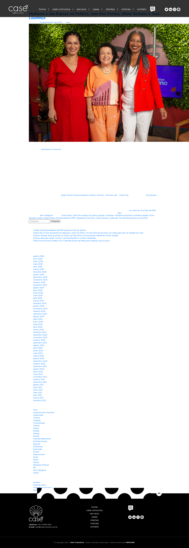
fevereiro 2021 (39, 400)
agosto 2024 (38, 316)
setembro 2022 (40, 366)
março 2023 (38, 356)
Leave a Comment (140, 218)
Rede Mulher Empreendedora (57, 218)
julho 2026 (37, 259)
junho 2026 (38, 261)
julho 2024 (38, 319)
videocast (114, 218)
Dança (36, 428)
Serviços (81, 9)
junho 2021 (38, 390)
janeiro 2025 (38, 306)
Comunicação (39, 423)
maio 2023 (37, 353)
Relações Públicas (41, 465)
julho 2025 (37, 290)
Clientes (110, 9)
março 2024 (38, 330)
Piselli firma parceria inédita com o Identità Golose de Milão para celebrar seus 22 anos (71, 241)
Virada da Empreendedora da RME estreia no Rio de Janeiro (59, 230)
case (68, 22)
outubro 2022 (39, 364)
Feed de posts (39, 485)
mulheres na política (124, 215)
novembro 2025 (40, 280)
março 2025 (38, 301)
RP (34, 468)
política (40, 218)
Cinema (36, 418)
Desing (36, 433)
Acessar (36, 482)
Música (36, 462)
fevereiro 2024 (39, 332)
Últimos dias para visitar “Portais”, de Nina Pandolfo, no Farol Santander (64, 238)
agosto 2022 (38, 369)
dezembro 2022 (40, 361)
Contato (141, 9)
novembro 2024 (40, 309)
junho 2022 (38, 372)
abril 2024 (37, 327)
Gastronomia (38, 454)
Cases (96, 9)
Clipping (36, 420)
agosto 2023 (38, 345)
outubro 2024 (39, 311)
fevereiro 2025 (39, 303)
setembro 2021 (39, 382)
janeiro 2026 (38, 274)
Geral (35, 457)
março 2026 (38, 269)
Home (42, 9)
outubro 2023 (39, 340)
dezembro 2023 (40, 335)
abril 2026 (37, 267)
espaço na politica (90, 215)
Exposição (37, 449)
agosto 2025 (38, 288)
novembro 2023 (40, 337)
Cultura (36, 426)
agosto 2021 (38, 385)
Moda (35, 460)
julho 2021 (37, 387)
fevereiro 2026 (39, 272)
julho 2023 (37, 348)
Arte (35, 410)
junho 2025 (38, 293)
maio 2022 (38, 374)
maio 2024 (38, 324)
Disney (36, 436)
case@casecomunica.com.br (46, 527)
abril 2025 (37, 298)
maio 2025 (38, 295)
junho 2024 (38, 322)
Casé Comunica (61, 9)
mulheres (110, 215)
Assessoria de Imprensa (43, 412)
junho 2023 (38, 351)
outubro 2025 (39, 282)
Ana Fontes (67, 215)
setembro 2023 (40, 343)
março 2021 (38, 398)
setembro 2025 (40, 285)
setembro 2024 (40, 314)
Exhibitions (38, 447)
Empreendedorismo (42, 439)
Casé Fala (77, 215)
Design (36, 431)
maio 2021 (37, 393)
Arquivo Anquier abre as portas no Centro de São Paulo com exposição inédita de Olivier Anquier (75, 235)
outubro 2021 (39, 379)
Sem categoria (46, 215)
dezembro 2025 (40, 277)
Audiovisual (38, 415)
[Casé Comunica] (18, 9)
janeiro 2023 (38, 358)
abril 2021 (37, 395)
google (102, 215)
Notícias (125, 9)
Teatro (36, 473)
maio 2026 (38, 264)
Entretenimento (40, 441)
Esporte (36, 444)
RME (73, 218)
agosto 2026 (38, 256)
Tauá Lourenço (102, 218)
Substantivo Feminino (85, 218)
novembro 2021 (40, 377)
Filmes (36, 452)
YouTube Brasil (125, 218)
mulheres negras (140, 215)
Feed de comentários (42, 488)
